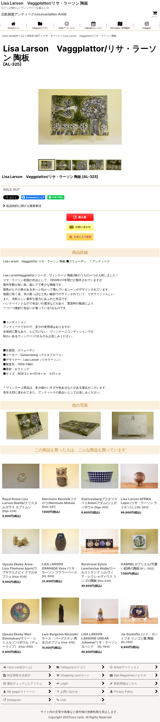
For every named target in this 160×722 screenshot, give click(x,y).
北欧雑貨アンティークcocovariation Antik (33, 14)
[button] (46, 165)
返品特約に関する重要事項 (23, 206)
